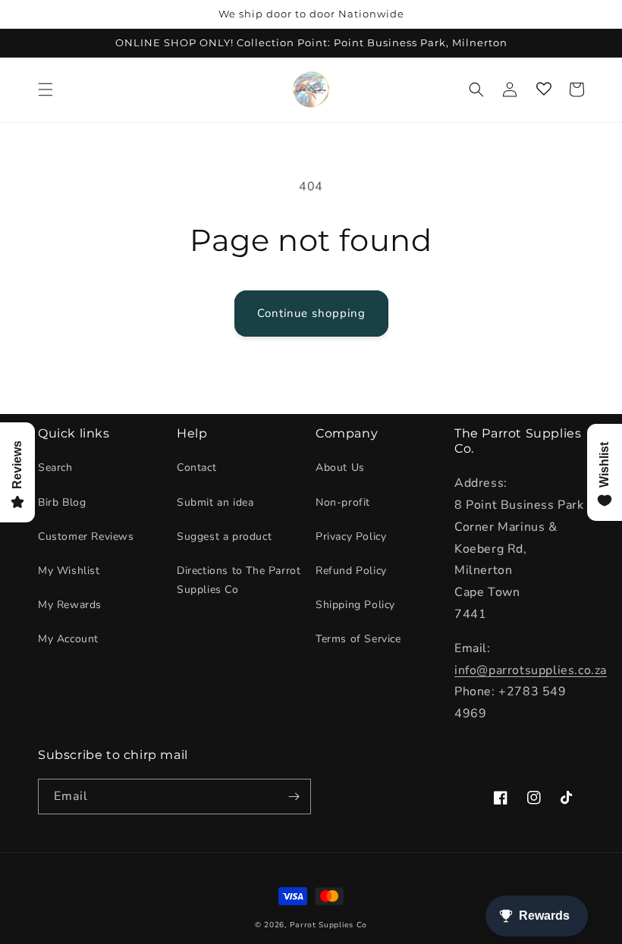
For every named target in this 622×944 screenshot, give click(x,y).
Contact (196, 467)
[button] (45, 89)
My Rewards (70, 604)
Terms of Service (358, 639)
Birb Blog (62, 502)
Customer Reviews (86, 536)
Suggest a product (224, 536)
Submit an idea (215, 502)
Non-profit (343, 502)
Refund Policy (351, 570)
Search (55, 467)
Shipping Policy (355, 604)
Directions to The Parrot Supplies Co (238, 580)
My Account (68, 639)
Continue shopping (311, 313)
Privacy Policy (351, 536)
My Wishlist (69, 570)
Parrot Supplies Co (329, 925)
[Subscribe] (293, 796)
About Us (340, 467)
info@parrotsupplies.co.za (530, 670)
